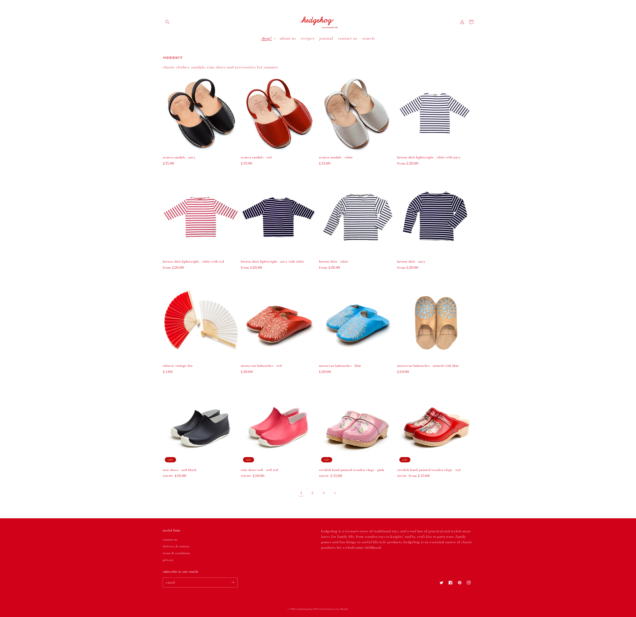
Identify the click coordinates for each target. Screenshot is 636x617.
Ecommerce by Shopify (335, 609)
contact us (170, 539)
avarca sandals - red (256, 157)
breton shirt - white (333, 262)
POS (315, 609)
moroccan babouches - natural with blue (428, 366)
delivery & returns (176, 546)
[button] (167, 21)
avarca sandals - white (336, 157)
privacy (168, 560)
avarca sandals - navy (179, 157)
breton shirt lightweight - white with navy (428, 157)
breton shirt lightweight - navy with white (272, 262)
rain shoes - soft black (180, 470)
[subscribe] (232, 582)
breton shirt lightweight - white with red (193, 262)
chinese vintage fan (178, 366)
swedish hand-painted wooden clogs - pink (351, 470)
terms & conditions (176, 553)
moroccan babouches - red (261, 366)
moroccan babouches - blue (340, 366)
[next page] (334, 493)
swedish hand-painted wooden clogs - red (429, 470)
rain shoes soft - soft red (259, 470)
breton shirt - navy (411, 262)
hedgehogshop (305, 609)
